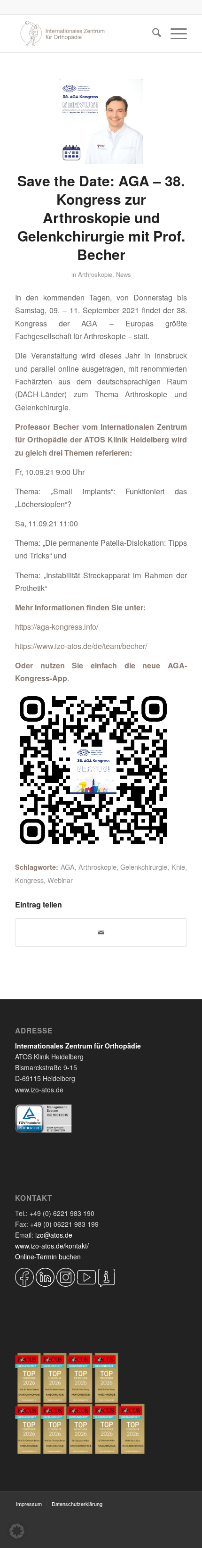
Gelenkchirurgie (143, 867)
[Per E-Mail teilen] (101, 932)
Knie (178, 867)
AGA (68, 867)
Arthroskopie (95, 274)
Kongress (29, 880)
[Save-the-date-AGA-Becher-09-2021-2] (101, 121)
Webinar (60, 880)
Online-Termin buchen (48, 1256)
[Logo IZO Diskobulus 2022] (83, 33)
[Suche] (152, 33)
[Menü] (174, 33)
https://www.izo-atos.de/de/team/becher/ (81, 646)
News (123, 274)
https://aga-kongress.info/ (56, 626)
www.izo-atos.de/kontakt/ (52, 1245)
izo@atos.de (53, 1235)
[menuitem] (152, 33)
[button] (17, 1531)
